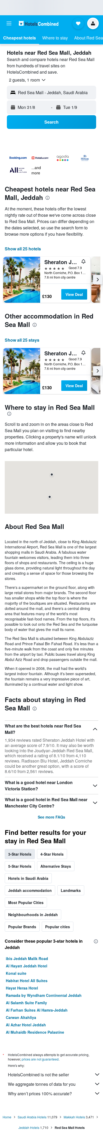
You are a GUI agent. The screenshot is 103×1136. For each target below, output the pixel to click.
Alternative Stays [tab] (55, 866)
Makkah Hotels (74, 1117)
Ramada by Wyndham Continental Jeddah (44, 995)
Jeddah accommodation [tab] (30, 890)
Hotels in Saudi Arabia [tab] (28, 878)
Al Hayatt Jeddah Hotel (26, 965)
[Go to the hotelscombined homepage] (38, 23)
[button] (9, 23)
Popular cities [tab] (57, 926)
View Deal (74, 294)
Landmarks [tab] (71, 890)
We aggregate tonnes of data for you (42, 1084)
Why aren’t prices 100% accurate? (40, 1093)
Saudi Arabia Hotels (32, 1117)
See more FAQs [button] (51, 817)
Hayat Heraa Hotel (22, 988)
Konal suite (16, 973)
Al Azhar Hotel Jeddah (26, 1024)
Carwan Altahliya (21, 1017)
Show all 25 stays (22, 340)
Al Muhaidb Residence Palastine (35, 1032)
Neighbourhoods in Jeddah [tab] (33, 914)
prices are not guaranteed (40, 1059)
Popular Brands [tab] (22, 926)
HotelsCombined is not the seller (38, 1075)
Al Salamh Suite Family (26, 1002)
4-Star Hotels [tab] (52, 854)
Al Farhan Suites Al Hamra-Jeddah (37, 1010)
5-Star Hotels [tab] (19, 866)
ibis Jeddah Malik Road (27, 958)
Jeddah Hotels (28, 1127)
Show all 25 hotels (23, 249)
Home (7, 1117)
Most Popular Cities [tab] (26, 902)
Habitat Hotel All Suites (27, 980)
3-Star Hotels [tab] (19, 854)
